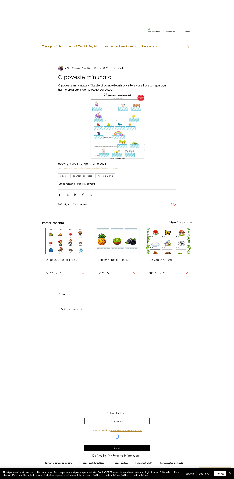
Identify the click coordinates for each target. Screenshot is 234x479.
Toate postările (51, 46)
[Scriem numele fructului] (117, 241)
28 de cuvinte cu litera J (62, 260)
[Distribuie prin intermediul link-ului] (83, 194)
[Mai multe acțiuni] (174, 68)
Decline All (204, 473)
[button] (187, 46)
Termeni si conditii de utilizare (57, 463)
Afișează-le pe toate (180, 222)
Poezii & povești (86, 183)
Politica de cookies (123, 463)
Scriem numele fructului (113, 260)
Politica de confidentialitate (91, 463)
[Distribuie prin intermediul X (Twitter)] (67, 194)
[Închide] (230, 473)
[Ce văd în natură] (169, 241)
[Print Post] (90, 194)
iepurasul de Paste (82, 175)
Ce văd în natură (160, 260)
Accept (220, 473)
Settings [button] (190, 473)
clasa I (63, 175)
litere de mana (105, 175)
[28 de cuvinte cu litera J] (65, 241)
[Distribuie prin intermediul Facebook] (59, 194)
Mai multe (148, 46)
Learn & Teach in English (82, 46)
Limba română (67, 183)
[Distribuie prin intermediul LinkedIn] (75, 194)
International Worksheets (120, 46)
